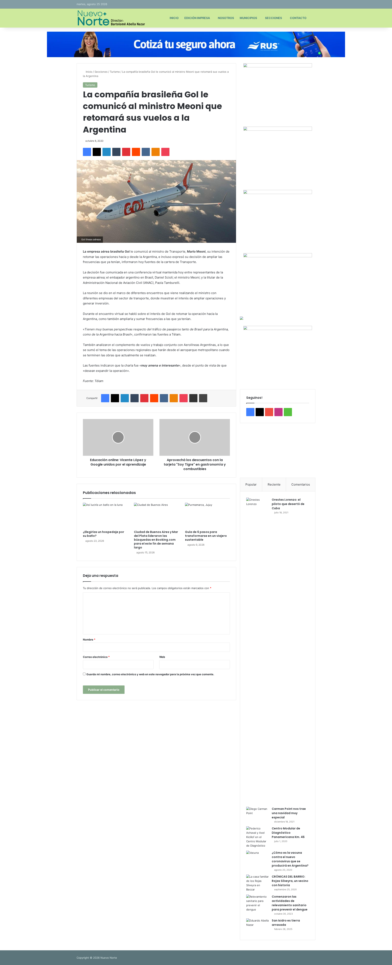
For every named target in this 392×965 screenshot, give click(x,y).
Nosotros (226, 18)
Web (162, 657)
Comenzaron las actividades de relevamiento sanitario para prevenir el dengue (289, 903)
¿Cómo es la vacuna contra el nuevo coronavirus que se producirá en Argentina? (290, 859)
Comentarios (300, 484)
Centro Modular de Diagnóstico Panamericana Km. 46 (288, 832)
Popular (251, 484)
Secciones (273, 18)
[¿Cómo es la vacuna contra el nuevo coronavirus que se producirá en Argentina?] (257, 858)
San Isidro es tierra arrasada (286, 922)
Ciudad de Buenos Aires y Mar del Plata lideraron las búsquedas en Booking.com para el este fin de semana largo (156, 539)
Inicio (174, 18)
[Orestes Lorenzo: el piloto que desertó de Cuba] (257, 651)
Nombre (89, 639)
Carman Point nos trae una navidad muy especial (289, 813)
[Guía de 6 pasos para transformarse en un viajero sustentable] (207, 515)
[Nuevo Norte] (111, 18)
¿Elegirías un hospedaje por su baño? (103, 534)
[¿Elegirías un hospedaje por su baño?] (105, 515)
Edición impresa (197, 18)
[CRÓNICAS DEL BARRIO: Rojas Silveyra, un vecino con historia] (257, 883)
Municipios (248, 18)
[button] (246, 450)
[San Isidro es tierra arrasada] (257, 926)
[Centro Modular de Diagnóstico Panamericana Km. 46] (257, 837)
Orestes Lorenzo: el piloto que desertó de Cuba (288, 504)
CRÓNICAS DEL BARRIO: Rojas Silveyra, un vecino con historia (290, 881)
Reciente (274, 484)
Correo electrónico (96, 657)
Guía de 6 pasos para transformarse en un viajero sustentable (206, 536)
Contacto (298, 18)
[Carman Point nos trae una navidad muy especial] (257, 814)
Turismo (115, 71)
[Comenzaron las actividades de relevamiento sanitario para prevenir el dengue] (257, 903)
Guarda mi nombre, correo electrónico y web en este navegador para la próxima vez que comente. (150, 674)
